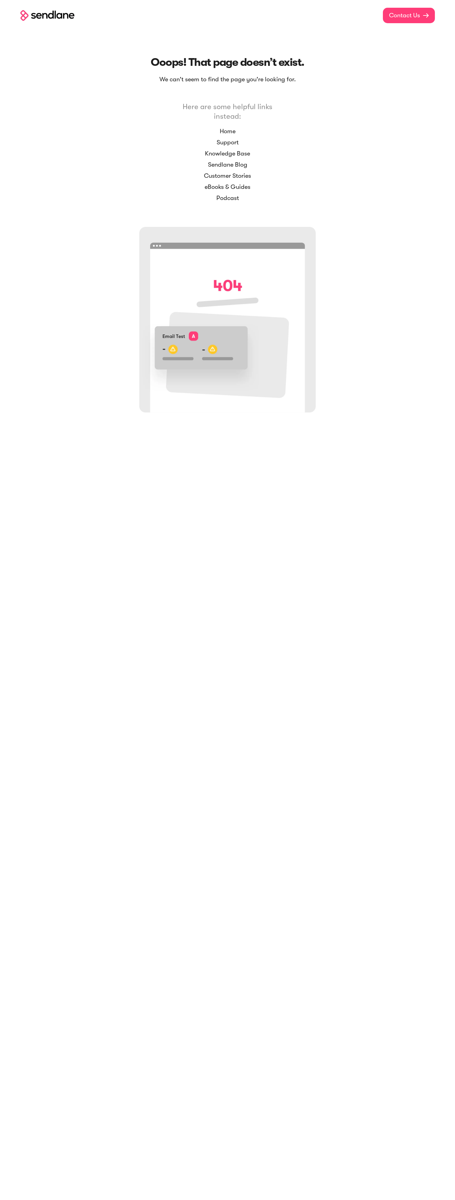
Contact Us (409, 15)
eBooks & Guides (227, 186)
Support (228, 142)
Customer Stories (227, 175)
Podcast (227, 198)
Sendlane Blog (227, 164)
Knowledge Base (227, 153)
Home (228, 131)
